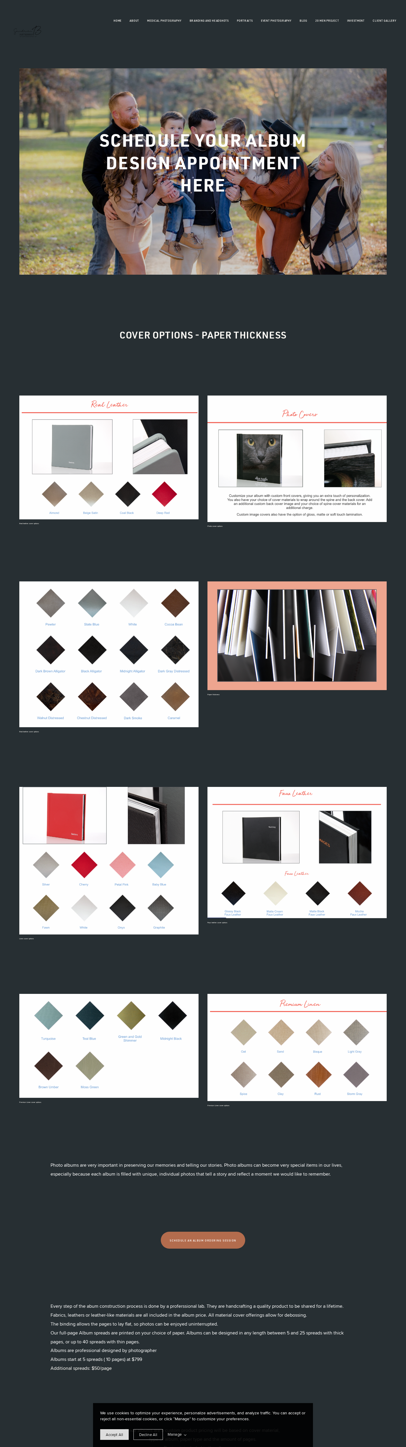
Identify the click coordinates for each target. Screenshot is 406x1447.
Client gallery (384, 20)
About (134, 20)
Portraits (245, 20)
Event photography (276, 20)
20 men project (327, 20)
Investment (356, 20)
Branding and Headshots (209, 20)
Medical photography (164, 20)
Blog (303, 20)
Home (118, 20)
